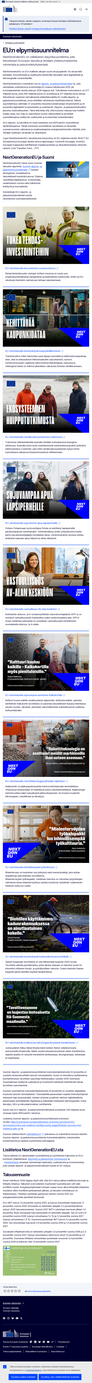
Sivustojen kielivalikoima (42, 1346)
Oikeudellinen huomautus (36, 1351)
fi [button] (75, 9)
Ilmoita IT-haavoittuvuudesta (15, 1346)
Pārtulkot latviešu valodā (19, 28)
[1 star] (5, 1290)
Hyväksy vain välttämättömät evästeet (60, 1377)
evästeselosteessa (33, 1370)
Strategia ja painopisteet (14, 43)
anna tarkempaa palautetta (38, 1291)
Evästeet (60, 1346)
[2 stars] (6, 1290)
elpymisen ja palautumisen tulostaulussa (47, 1159)
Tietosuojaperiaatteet (12, 1351)
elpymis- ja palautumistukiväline (56, 83)
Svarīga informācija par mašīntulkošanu (49, 28)
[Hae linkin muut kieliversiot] (74, 84)
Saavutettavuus (58, 1351)
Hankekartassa (11, 1162)
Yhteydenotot (64, 1342)
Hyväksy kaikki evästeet (23, 1377)
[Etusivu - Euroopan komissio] (10, 8)
